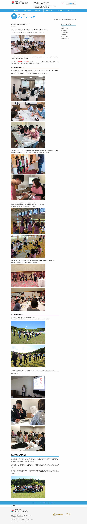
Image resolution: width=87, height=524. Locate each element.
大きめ (74, 3)
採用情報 (70, 10)
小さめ (68, 3)
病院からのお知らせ (22, 14)
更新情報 (64, 34)
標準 (71, 3)
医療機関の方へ (48, 10)
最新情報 (64, 26)
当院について (60, 10)
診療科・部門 (38, 10)
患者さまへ (16, 10)
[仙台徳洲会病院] (20, 2)
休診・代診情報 (27, 10)
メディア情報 (65, 36)
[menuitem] (16, 10)
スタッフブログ (26, 16)
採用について (65, 28)
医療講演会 (64, 30)
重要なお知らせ (65, 38)
